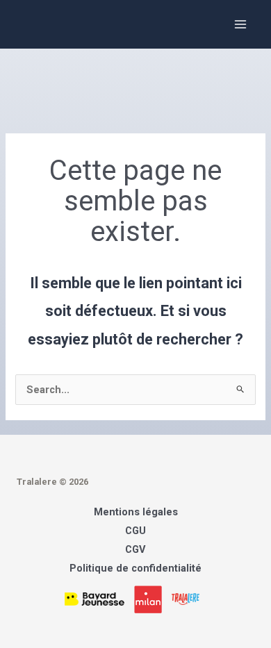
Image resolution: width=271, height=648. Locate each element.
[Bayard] (99, 598)
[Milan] (151, 598)
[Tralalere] (189, 598)
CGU (135, 530)
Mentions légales (136, 512)
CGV (135, 549)
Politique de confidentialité (135, 568)
